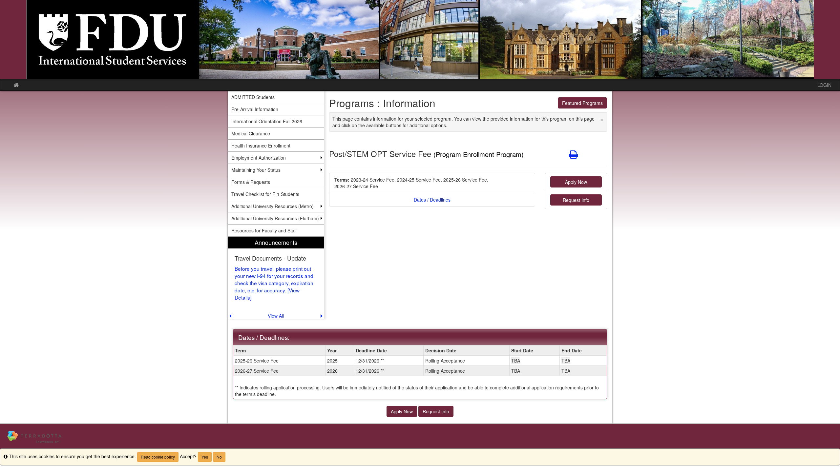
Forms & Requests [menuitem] (250, 182)
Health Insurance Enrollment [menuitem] (260, 145)
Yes (204, 457)
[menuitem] (276, 278)
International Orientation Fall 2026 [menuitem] (266, 121)
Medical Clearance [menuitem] (250, 133)
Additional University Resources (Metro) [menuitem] (272, 206)
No (219, 457)
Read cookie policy (158, 457)
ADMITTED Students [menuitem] (253, 97)
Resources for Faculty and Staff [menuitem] (264, 230)
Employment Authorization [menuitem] (258, 157)
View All (276, 315)
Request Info (576, 200)
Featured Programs (582, 103)
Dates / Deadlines (432, 199)
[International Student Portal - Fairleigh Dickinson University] (420, 39)
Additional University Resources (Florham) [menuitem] (275, 218)
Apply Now (576, 182)
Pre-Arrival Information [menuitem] (254, 109)
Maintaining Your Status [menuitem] (256, 170)
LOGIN (824, 85)
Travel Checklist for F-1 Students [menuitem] (265, 194)
